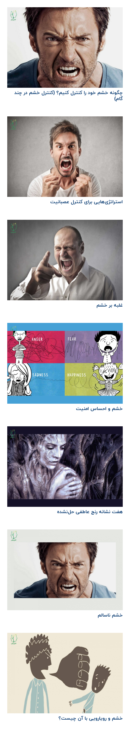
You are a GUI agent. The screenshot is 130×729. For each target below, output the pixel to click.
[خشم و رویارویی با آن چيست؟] (65, 637)
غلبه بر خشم (109, 305)
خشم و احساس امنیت (99, 409)
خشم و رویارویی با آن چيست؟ (90, 718)
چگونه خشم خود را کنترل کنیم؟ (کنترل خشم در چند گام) (68, 96)
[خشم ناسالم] (65, 533)
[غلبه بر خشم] (65, 224)
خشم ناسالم (110, 615)
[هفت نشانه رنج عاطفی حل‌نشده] (65, 430)
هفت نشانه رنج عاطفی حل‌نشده (90, 512)
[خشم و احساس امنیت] (65, 327)
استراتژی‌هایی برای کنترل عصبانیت (86, 202)
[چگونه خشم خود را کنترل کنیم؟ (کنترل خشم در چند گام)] (65, 11)
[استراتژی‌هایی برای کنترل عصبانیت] (65, 120)
